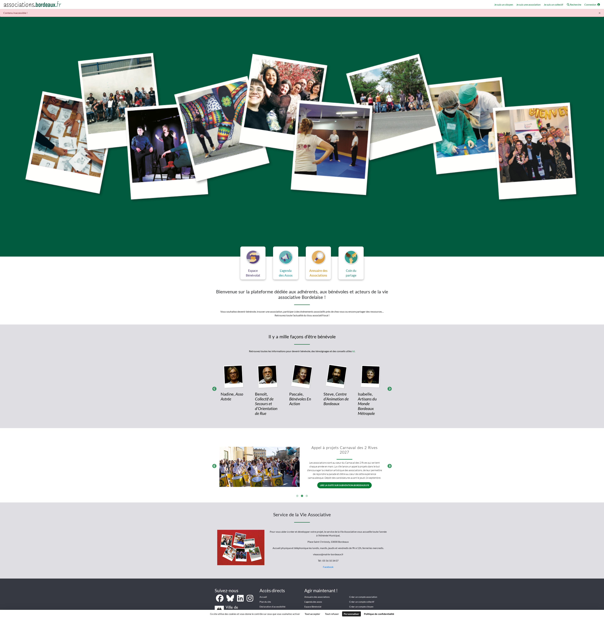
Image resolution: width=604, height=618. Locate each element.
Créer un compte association (363, 597)
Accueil (263, 597)
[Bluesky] (230, 600)
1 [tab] (297, 496)
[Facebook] (220, 600)
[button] (573, 4)
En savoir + (344, 477)
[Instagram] (249, 600)
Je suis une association (528, 4)
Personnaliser (351, 613)
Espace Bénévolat (312, 606)
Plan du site (265, 601)
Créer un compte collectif (361, 601)
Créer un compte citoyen (361, 606)
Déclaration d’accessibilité (272, 606)
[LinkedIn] (240, 600)
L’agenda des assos (313, 601)
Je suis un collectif (553, 4)
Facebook (328, 566)
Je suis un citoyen (503, 4)
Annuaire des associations (317, 597)
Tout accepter (312, 613)
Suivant (388, 388)
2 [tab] (302, 496)
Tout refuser (332, 613)
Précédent (213, 388)
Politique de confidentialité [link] (379, 613)
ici (353, 351)
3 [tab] (306, 496)
